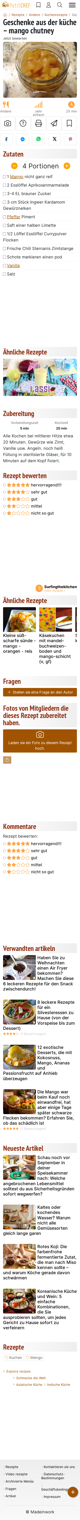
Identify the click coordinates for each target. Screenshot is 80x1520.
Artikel (11, 1496)
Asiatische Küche (29, 1384)
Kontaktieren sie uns (59, 1467)
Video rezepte (16, 1474)
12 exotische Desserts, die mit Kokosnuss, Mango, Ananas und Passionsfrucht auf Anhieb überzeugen (37, 1063)
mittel (36, 506)
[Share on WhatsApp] (38, 139)
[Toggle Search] (59, 4)
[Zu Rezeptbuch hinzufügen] (69, 123)
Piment (21, 216)
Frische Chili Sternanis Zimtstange (40, 248)
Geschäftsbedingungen (59, 1489)
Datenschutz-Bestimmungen (53, 1476)
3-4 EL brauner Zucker (29, 193)
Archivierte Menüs (20, 1481)
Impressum (52, 1497)
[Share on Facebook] (6, 139)
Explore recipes (18, 1371)
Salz (11, 273)
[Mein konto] (48, 4)
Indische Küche (58, 1384)
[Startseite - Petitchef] (5, 15)
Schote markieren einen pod (34, 257)
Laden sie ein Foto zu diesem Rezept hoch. (40, 745)
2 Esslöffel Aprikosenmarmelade (38, 185)
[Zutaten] (7, 760)
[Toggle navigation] (72, 5)
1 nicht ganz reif (30, 176)
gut (33, 499)
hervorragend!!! (46, 485)
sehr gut (38, 492)
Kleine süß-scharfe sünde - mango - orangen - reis (19, 643)
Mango (16, 176)
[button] (8, 70)
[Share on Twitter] (54, 139)
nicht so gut (42, 513)
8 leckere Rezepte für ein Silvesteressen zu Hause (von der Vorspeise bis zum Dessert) (39, 1015)
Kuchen (15, 1357)
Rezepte (12, 1467)
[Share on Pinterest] (70, 139)
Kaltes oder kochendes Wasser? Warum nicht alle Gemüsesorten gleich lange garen (37, 1220)
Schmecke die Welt (31, 1378)
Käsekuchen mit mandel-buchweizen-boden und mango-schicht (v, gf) (55, 648)
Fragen (11, 1489)
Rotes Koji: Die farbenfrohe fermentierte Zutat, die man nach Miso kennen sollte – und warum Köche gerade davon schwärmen (40, 1262)
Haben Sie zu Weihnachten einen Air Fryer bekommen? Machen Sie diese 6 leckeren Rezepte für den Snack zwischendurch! (38, 973)
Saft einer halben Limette (31, 225)
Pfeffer (13, 216)
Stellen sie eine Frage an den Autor (42, 692)
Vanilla (13, 265)
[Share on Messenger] (22, 139)
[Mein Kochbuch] (38, 4)
